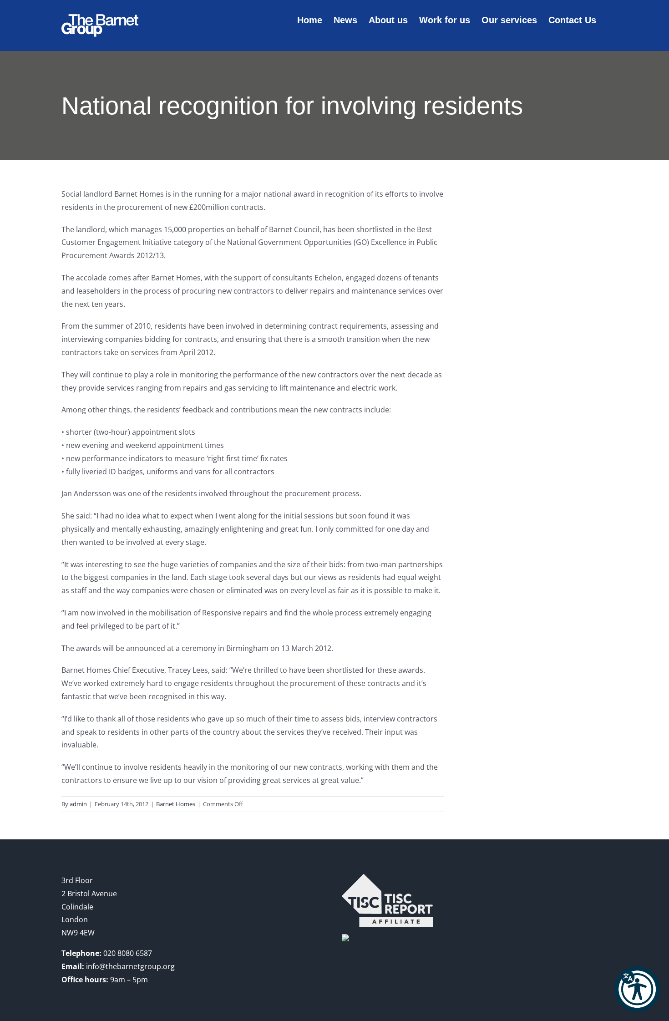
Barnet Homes (175, 804)
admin (78, 804)
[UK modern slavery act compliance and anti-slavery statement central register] (387, 880)
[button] (637, 989)
